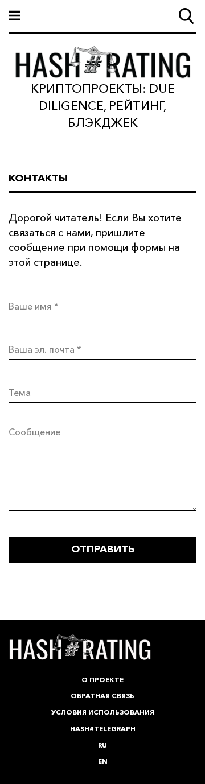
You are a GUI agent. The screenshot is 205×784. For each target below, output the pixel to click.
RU (102, 745)
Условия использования (102, 712)
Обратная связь (102, 695)
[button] (102, 16)
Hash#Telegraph (103, 728)
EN (103, 761)
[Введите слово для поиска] (186, 16)
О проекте (102, 679)
